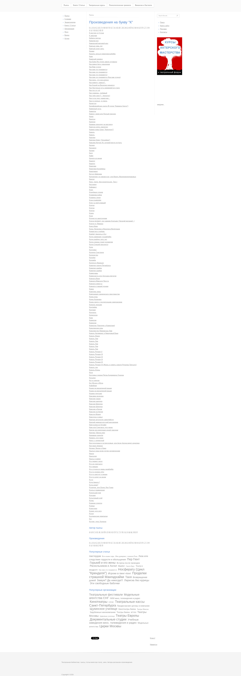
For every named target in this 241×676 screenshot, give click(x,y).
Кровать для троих (96, 438)
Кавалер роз (94, 41)
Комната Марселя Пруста (99, 281)
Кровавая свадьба (96, 435)
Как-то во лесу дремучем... (99, 98)
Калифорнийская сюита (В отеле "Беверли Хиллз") (108, 106)
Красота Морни (95, 414)
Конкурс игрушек (95, 305)
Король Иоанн (94, 336)
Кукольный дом (95, 493)
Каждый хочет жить (96, 49)
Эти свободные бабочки (105, 583)
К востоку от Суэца (96, 33)
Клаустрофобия (95, 200)
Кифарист (93, 187)
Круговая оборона (96, 446)
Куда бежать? (94, 482)
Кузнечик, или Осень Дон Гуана (101, 487)
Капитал (92, 122)
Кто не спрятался (95, 464)
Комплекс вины (95, 292)
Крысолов (93, 456)
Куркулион (93, 508)
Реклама (163, 29)
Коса (91, 372)
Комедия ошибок (95, 268)
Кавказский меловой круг (98, 43)
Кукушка (92, 495)
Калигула (92, 103)
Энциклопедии (70, 22)
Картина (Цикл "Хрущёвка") (99, 140)
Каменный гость (95, 109)
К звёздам (93, 36)
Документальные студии (108, 619)
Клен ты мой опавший (97, 203)
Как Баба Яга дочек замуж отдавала (103, 62)
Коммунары (93, 273)
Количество (93, 255)
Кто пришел (93, 467)
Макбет (121, 566)
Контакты (163, 32)
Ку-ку (91, 480)
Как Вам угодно (95, 67)
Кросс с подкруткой (96, 440)
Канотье (92, 119)
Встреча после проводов (128, 563)
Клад (91, 190)
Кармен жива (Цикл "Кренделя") (101, 130)
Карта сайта (164, 26)
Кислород (93, 184)
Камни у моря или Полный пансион (102, 114)
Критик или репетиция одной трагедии (103, 430)
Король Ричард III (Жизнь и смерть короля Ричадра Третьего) (112, 365)
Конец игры (93, 297)
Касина (92, 145)
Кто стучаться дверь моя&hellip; (101, 469)
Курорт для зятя (95, 511)
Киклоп (92, 179)
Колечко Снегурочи (96, 252)
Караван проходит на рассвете (101, 124)
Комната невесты (95, 284)
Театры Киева (123, 612)
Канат (91, 116)
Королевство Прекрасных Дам (100, 331)
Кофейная (93, 386)
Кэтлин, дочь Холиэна (97, 521)
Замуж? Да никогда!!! (110, 580)
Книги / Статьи (79, 5)
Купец (91, 501)
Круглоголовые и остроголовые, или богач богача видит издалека (114, 443)
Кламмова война (95, 195)
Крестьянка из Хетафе (97, 425)
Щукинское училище (103, 608)
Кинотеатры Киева (127, 609)
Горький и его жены (103, 562)
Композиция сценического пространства (104, 294)
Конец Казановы (95, 299)
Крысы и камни (95, 459)
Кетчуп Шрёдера (95, 174)
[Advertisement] (169, 90)
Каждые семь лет (96, 46)
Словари (68, 19)
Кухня (91, 514)
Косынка (92, 378)
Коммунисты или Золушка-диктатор (102, 276)
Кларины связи (95, 197)
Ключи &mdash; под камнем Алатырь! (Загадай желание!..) (111, 221)
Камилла (92, 111)
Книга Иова (93, 226)
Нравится (153, 644)
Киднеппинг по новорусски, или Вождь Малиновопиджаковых (112, 177)
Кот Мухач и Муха (96, 383)
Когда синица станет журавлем (101, 242)
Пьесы (66, 5)
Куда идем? (93, 485)
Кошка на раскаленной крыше (100, 388)
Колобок (92, 258)
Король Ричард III (96, 354)
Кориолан (92, 320)
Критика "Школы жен (97, 433)
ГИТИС (111, 602)
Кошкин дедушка (95, 393)
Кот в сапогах (94, 380)
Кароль (92, 132)
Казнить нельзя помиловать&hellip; (102, 54)
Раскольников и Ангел (103, 565)
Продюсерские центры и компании (133, 606)
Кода (91, 247)
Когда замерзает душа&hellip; (100, 237)
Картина (92, 137)
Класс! (152, 638)
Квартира (92, 166)
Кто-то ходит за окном (97, 477)
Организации (69, 29)
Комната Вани (94, 279)
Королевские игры (96, 328)
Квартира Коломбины (97, 169)
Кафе (91, 156)
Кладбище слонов (96, 192)
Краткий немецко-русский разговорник (103, 422)
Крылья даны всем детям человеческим (104, 451)
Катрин (91, 151)
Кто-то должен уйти (96, 472)
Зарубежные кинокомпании (102, 612)
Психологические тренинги (120, 5)
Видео (67, 35)
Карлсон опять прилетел (98, 127)
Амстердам (95, 556)
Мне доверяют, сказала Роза (126, 556)
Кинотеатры (98, 602)
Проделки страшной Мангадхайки (118, 575)
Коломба (92, 260)
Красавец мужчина (96, 396)
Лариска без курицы (136, 580)
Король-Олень (94, 370)
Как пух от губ (94, 90)
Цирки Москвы (110, 626)
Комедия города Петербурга (100, 265)
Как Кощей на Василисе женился (101, 85)
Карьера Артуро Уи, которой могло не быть (105, 143)
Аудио (67, 38)
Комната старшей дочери (98, 286)
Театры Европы (127, 615)
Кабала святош (95, 38)
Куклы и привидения (97, 490)
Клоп (91, 216)
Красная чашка (95, 399)
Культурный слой (95, 498)
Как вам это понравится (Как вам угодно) (104, 77)
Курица (92, 506)
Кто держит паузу (96, 461)
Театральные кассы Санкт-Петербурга (117, 603)
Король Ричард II (95, 352)
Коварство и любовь (97, 231)
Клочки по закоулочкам (98, 218)
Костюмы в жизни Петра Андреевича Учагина (106, 375)
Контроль (92, 312)
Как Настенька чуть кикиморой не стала (104, 88)
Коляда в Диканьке (96, 263)
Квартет (92, 161)
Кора (91, 318)
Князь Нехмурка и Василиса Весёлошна (104, 229)
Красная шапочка (95, 401)
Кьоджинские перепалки (98, 516)
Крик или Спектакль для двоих (101, 427)
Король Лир (93, 339)
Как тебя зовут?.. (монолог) (99, 96)
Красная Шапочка (96, 404)
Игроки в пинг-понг (119, 573)
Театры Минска (142, 609)
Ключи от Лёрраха (96, 224)
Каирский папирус (96, 59)
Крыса (91, 454)
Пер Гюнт (133, 559)
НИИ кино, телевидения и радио (125, 598)
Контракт (92, 310)
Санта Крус (130, 566)
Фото (66, 32)
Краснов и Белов (95, 409)
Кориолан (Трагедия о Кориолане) (102, 326)
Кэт (90, 519)
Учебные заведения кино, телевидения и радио (114, 621)
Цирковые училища (107, 616)
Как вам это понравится (98, 69)
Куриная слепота (95, 503)
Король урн (93, 367)
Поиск (162, 22)
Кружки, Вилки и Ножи (97, 448)
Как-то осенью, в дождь (98, 101)
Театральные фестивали (106, 594)
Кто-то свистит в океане (98, 474)
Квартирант (93, 171)
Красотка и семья (96, 417)
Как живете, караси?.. (97, 83)
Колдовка (92, 250)
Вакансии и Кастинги (143, 5)
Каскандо (92, 148)
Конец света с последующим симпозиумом (105, 302)
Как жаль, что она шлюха (99, 80)
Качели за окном (95, 158)
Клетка (91, 205)
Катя (91, 153)
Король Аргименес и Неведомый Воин (103, 333)
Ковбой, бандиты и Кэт (97, 234)
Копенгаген (93, 315)
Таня (128, 577)
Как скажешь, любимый (98, 93)
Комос (91, 289)
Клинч (91, 213)
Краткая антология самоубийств (101, 420)
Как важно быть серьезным (99, 64)
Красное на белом (96, 412)
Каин (91, 56)
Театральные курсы (97, 5)
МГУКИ (133, 612)
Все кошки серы (108, 556)
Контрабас (93, 307)
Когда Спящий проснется (98, 244)
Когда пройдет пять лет (98, 239)
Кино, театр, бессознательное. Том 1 (103, 182)
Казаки (91, 51)
